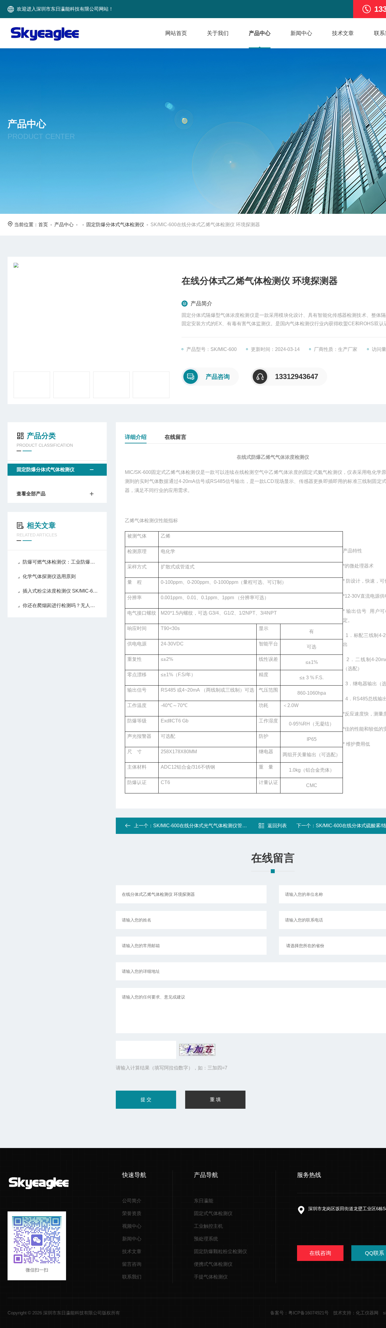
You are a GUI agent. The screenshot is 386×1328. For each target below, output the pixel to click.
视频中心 (131, 1226)
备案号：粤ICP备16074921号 (299, 1312)
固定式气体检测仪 (213, 1213)
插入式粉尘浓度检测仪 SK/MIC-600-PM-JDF (60, 590)
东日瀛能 (203, 1200)
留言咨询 (131, 1264)
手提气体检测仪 (211, 1276)
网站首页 (176, 33)
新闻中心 (301, 33)
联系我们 (131, 1276)
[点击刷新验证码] (197, 1050)
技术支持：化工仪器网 (355, 1312)
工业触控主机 (208, 1226)
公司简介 (131, 1200)
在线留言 (175, 437)
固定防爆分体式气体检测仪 (115, 224)
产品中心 (260, 33)
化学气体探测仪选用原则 (49, 576)
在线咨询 (320, 1253)
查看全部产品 (31, 493)
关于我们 (218, 33)
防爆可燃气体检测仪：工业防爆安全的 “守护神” (60, 561)
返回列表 (277, 825)
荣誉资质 (131, 1213)
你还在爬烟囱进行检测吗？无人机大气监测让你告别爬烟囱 (60, 605)
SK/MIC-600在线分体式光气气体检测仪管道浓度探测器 (212, 825)
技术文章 (343, 33)
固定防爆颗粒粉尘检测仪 (220, 1251)
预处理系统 (206, 1238)
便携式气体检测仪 (213, 1264)
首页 (43, 224)
